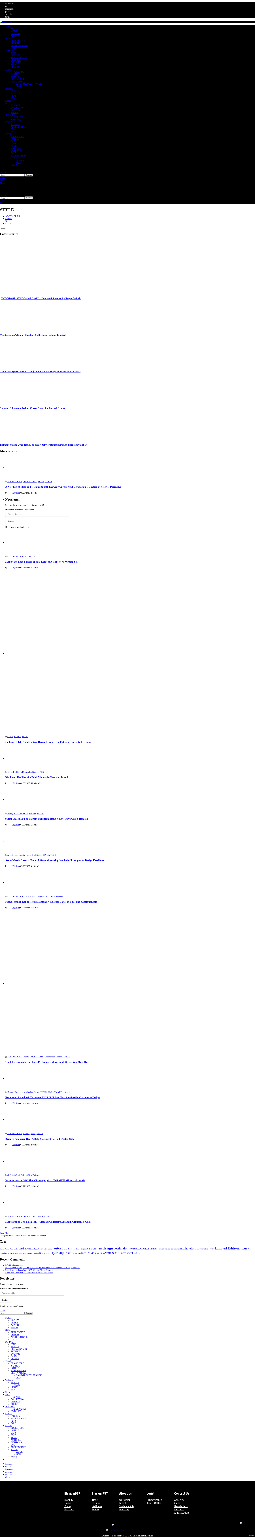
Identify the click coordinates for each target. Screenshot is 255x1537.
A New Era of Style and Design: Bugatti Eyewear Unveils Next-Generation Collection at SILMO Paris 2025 (63, 486)
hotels (189, 1248)
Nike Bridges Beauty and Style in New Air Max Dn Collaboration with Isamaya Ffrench (42, 1267)
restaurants (27, 1253)
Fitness (15, 93)
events (133, 1249)
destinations (122, 1248)
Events (8, 100)
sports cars (47, 1253)
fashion (153, 1248)
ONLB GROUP (128, 1536)
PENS (14, 129)
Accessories (14, 1249)
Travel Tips (17, 72)
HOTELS (15, 139)
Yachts (15, 29)
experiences (142, 1248)
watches (110, 1253)
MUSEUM (15, 110)
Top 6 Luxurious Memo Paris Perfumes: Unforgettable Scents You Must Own (47, 1062)
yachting (137, 1253)
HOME (14, 165)
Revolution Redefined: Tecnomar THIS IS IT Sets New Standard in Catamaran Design (52, 1097)
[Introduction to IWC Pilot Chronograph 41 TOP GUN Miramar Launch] (130, 1161)
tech (83, 1253)
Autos (14, 36)
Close (2, 1310)
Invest (122, 1503)
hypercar (196, 1249)
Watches (16, 120)
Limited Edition (227, 1248)
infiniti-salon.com (12, 1265)
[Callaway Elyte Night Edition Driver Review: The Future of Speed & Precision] (130, 653)
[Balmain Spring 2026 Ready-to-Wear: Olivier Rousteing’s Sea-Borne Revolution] (127, 426)
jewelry (211, 1249)
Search (29, 175)
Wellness (9, 89)
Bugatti (84, 1249)
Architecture (19, 45)
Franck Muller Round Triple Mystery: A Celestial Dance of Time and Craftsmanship (51, 901)
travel (91, 1253)
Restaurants (19, 57)
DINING (9, 50)
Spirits (15, 55)
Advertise (179, 1499)
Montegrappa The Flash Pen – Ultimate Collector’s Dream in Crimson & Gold (48, 1221)
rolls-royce (35, 1253)
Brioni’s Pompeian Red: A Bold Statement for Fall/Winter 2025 (39, 1138)
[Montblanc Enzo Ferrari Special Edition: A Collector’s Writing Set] (130, 542)
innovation (203, 1249)
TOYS (13, 144)
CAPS (14, 141)
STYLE (8, 122)
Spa (13, 98)
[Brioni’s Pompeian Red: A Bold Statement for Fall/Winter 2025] (130, 1120)
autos (57, 1248)
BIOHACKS (16, 151)
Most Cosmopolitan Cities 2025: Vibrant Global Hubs (27, 1270)
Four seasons (168, 1249)
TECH (14, 48)
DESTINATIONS (18, 81)
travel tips (100, 1253)
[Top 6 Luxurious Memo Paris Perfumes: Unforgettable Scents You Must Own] (130, 983)
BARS (14, 65)
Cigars (15, 67)
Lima (18, 86)
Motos (14, 31)
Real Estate (18, 41)
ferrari (160, 1249)
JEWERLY (10, 115)
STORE (8, 134)
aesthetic (24, 1248)
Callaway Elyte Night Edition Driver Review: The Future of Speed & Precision (48, 742)
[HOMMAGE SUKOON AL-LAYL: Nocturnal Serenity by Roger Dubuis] (127, 266)
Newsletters (181, 1506)
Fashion (15, 124)
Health (15, 96)
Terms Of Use (154, 1503)
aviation (64, 1249)
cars (89, 1248)
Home (7, 38)
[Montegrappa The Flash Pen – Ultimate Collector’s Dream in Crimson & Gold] (130, 1202)
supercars (65, 1253)
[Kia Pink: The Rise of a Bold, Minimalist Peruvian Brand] (130, 758)
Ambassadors (181, 1512)
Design (15, 43)
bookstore (77, 1249)
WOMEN (20, 160)
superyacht (77, 1253)
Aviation (15, 33)
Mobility (8, 26)
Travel (8, 69)
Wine (13, 53)
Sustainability (126, 1506)
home (183, 1249)
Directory (124, 1509)
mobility (3, 1253)
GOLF (13, 132)
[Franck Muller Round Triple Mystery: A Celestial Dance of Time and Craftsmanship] (130, 882)
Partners (179, 1509)
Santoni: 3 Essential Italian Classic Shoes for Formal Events (32, 408)
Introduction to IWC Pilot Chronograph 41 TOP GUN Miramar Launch (45, 1180)
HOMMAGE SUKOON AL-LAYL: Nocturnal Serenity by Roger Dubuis (41, 298)
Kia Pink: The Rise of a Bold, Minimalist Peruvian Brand (36, 777)
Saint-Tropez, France (29, 84)
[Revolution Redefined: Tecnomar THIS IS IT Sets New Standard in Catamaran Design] (130, 1078)
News (36, 1092)
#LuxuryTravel (4, 1249)
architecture (46, 1249)
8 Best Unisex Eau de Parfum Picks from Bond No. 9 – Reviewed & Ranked (46, 818)
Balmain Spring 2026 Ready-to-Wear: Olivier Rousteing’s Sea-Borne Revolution (43, 444)
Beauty (15, 91)
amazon (35, 1248)
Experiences (18, 79)
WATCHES (16, 148)
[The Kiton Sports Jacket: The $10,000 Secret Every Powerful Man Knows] (127, 353)
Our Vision (125, 1499)
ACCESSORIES (18, 127)
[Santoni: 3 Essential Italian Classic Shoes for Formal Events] (127, 390)
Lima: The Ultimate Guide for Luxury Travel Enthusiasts (29, 1273)
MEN (18, 163)
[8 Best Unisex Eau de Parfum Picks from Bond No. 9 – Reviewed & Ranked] (130, 799)
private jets (11, 1253)
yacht (130, 1253)
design (108, 1248)
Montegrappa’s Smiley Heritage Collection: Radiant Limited (33, 335)
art (52, 1249)
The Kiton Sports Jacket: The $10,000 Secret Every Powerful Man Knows (40, 371)
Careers (178, 1503)
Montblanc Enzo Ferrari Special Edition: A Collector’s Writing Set (41, 561)
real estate (19, 1253)
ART (7, 103)
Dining (67, 1506)
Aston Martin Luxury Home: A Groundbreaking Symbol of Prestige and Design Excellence (54, 860)
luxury (244, 1248)
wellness (121, 1252)
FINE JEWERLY (18, 117)
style (54, 1252)
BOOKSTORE (17, 136)
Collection (97, 1248)
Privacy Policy (154, 1499)
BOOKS (14, 112)
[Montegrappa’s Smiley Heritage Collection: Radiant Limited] (127, 316)
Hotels (15, 77)
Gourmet (16, 62)
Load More (4, 1233)
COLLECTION (17, 108)
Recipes (15, 60)
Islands (15, 74)
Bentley (70, 1249)
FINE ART (15, 105)
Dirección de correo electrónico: (19, 510)
